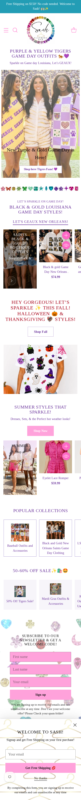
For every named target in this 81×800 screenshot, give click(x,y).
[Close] (75, 725)
